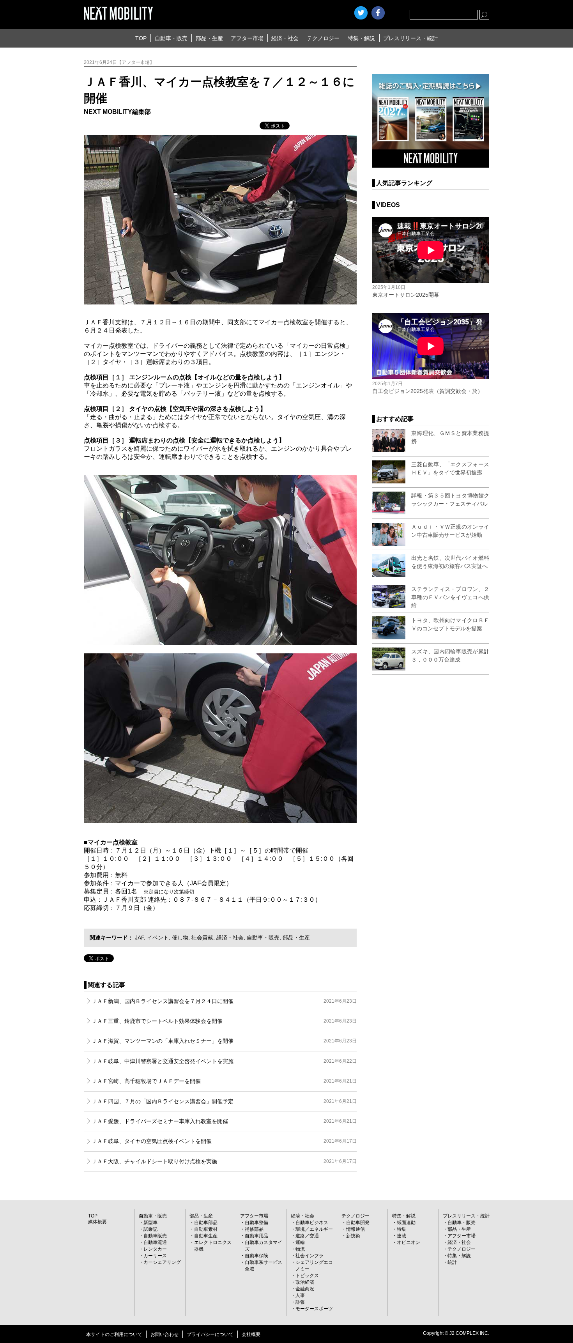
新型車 (150, 1222)
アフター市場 (247, 38)
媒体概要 (97, 1221)
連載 (401, 1236)
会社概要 (251, 1334)
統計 (452, 1262)
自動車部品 (206, 1222)
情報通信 (355, 1229)
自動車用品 (256, 1236)
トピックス (307, 1275)
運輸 (300, 1242)
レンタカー (155, 1249)
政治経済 (304, 1282)
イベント (158, 937)
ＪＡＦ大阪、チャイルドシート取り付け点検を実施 (224, 1161)
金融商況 (304, 1289)
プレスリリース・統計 (410, 38)
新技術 (353, 1236)
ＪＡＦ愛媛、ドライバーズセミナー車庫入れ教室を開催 (224, 1121)
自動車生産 (206, 1236)
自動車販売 (155, 1236)
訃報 (300, 1302)
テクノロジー (323, 38)
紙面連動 (406, 1222)
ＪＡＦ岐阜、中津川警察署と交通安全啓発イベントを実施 (224, 1061)
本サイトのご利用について (114, 1334)
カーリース (155, 1255)
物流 (300, 1249)
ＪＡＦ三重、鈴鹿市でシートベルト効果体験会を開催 (224, 1021)
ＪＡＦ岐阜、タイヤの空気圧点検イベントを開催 (224, 1141)
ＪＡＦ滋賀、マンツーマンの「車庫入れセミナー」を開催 (224, 1041)
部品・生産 (209, 38)
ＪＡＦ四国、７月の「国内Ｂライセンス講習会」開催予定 (224, 1101)
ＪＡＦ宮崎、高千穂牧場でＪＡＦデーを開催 (224, 1081)
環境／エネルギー (314, 1229)
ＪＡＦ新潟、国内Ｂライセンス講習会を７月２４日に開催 (224, 1001)
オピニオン (408, 1242)
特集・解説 (361, 38)
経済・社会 (285, 38)
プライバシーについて (210, 1334)
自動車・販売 (171, 38)
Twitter (361, 12)
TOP (141, 38)
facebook (378, 12)
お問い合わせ (164, 1334)
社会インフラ (309, 1255)
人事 (300, 1295)
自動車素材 (206, 1229)
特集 (401, 1229)
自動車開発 (358, 1222)
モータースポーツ (314, 1308)
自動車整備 (256, 1222)
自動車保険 (256, 1255)
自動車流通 (155, 1242)
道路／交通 (307, 1236)
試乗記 (150, 1229)
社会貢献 (202, 937)
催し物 (180, 937)
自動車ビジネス (311, 1222)
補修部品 (254, 1229)
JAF (139, 937)
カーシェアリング (162, 1262)
